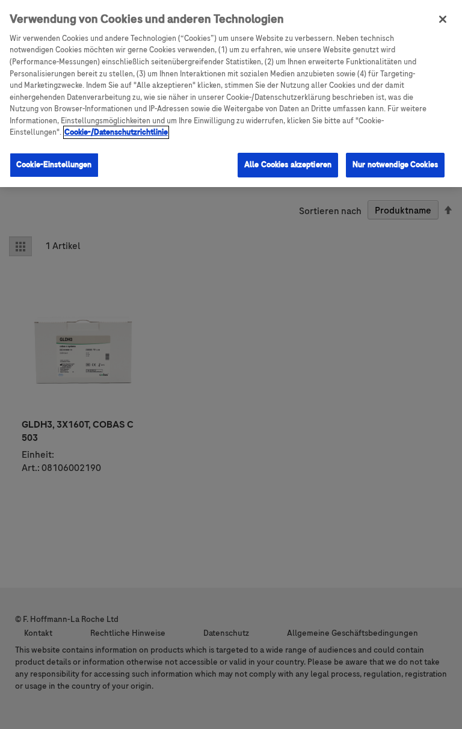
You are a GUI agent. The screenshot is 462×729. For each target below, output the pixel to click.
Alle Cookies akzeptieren (287, 164)
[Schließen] (443, 19)
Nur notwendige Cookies (395, 164)
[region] (231, 93)
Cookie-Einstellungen (54, 164)
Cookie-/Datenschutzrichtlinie (116, 132)
